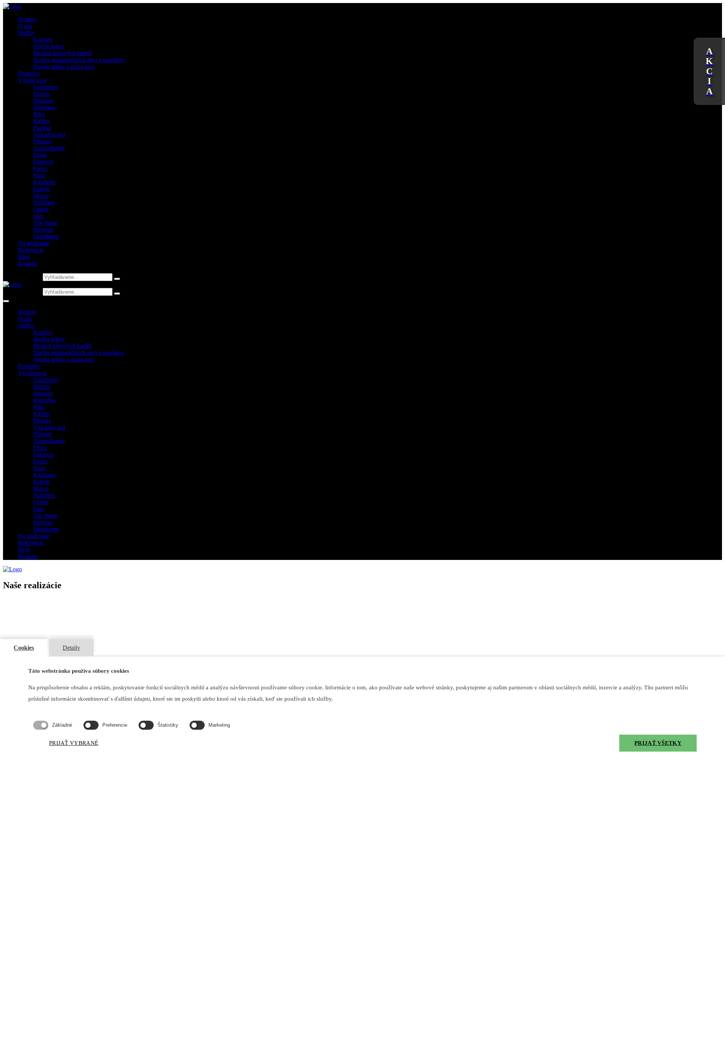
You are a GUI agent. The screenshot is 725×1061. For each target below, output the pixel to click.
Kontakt (27, 263)
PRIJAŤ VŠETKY (658, 743)
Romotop (44, 107)
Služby (26, 32)
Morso (41, 195)
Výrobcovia (32, 80)
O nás (25, 26)
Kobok (41, 189)
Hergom (43, 229)
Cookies (24, 647)
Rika (39, 114)
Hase (39, 175)
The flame (45, 223)
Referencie (31, 250)
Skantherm (46, 236)
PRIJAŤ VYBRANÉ (73, 743)
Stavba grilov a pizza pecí (63, 66)
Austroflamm (49, 148)
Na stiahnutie (33, 243)
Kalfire (41, 121)
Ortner (41, 209)
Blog (24, 257)
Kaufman (44, 182)
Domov (27, 19)
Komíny (43, 39)
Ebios (40, 155)
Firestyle (43, 161)
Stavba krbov (49, 46)
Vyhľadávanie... (22, 277)
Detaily (71, 647)
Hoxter (41, 94)
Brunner (43, 100)
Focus (40, 168)
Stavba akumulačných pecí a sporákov (79, 60)
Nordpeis (44, 202)
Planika (42, 128)
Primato (42, 141)
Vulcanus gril (49, 134)
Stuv (38, 216)
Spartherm (45, 87)
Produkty (29, 73)
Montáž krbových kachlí (62, 53)
